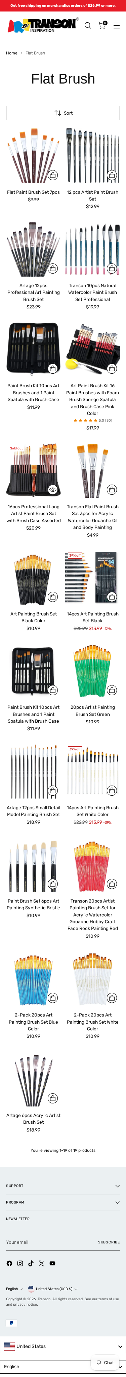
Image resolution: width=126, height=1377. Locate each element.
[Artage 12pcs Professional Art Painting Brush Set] (33, 249)
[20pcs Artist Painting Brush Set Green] (92, 670)
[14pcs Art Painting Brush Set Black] (92, 577)
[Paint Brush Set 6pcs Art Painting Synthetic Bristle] (33, 864)
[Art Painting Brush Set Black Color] (33, 577)
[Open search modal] (87, 25)
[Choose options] (53, 175)
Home (11, 53)
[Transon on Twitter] (42, 1264)
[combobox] (63, 1346)
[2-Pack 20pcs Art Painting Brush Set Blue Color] (33, 978)
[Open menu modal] (116, 25)
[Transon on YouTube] (53, 1264)
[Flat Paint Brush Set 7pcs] (33, 155)
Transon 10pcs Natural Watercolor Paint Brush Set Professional (92, 292)
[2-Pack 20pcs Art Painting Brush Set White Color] (92, 978)
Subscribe (109, 1242)
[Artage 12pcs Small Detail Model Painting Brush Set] (33, 771)
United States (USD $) (54, 1289)
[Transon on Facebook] (10, 1264)
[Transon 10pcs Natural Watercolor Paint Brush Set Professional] (92, 249)
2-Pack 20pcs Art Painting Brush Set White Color (93, 1021)
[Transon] (43, 25)
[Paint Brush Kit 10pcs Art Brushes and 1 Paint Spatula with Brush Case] (33, 349)
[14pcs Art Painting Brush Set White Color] (92, 771)
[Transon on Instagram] (21, 1264)
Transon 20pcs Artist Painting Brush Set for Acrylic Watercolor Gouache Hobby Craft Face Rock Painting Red (93, 914)
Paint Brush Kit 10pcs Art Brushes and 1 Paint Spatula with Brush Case (33, 392)
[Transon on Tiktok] (32, 1264)
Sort (68, 113)
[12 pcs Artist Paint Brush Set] (92, 155)
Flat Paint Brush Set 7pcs (33, 192)
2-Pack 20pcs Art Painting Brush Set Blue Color (33, 1021)
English (12, 1289)
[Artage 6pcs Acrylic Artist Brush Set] (33, 1078)
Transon (44, 1299)
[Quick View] (53, 490)
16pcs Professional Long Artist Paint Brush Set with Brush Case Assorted (33, 513)
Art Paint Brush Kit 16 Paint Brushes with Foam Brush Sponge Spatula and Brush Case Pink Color (92, 399)
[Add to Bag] (112, 490)
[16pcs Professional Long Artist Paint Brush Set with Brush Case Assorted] (33, 470)
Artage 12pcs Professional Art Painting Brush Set (33, 292)
